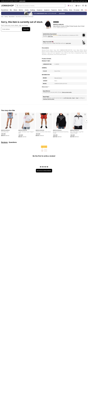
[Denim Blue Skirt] (16, 114)
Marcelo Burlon (12, 16)
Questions (13, 142)
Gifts (82, 10)
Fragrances (54, 10)
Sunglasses (39, 10)
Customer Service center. (48, 99)
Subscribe (26, 29)
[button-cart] (86, 5)
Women (15, 10)
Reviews (4, 142)
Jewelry (27, 10)
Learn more (50, 36)
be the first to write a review (44, 170)
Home (2, 16)
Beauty (60, 10)
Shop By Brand (4, 10)
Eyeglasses (47, 10)
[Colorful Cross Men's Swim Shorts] (50, 114)
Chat (77, 98)
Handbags (32, 10)
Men (11, 10)
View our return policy (67, 92)
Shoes (70, 10)
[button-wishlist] (83, 5)
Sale (86, 10)
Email (73, 98)
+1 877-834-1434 (67, 98)
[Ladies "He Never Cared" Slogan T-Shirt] (33, 114)
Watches (21, 10)
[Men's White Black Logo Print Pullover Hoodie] (85, 114)
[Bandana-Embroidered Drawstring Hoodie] (67, 114)
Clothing (65, 10)
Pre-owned (76, 10)
